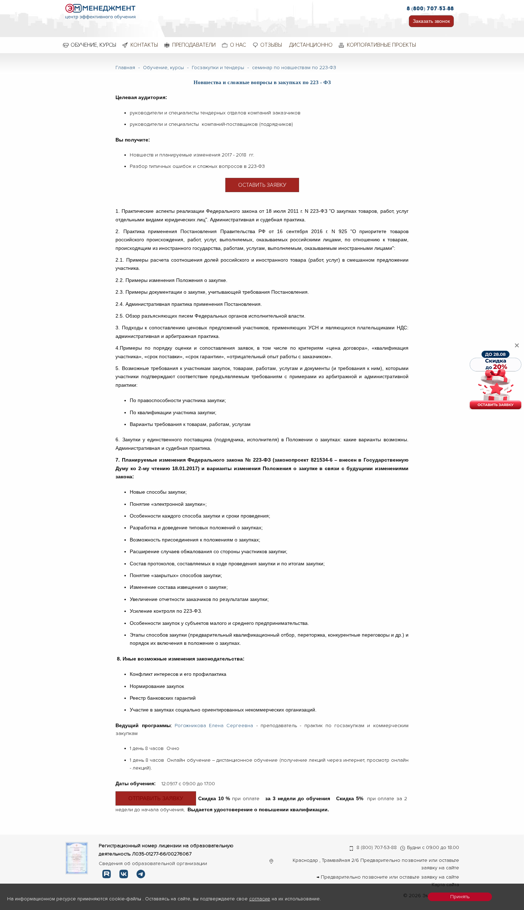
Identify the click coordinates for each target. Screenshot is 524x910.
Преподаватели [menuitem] (194, 45)
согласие (259, 899)
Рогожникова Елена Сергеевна (215, 726)
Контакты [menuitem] (144, 45)
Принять (459, 897)
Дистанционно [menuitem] (311, 45)
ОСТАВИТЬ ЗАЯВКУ (262, 185)
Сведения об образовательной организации (153, 863)
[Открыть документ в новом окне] (76, 858)
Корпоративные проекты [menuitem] (381, 45)
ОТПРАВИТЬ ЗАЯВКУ (155, 798)
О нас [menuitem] (238, 45)
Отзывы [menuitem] (271, 45)
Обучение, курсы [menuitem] (93, 45)
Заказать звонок (431, 21)
